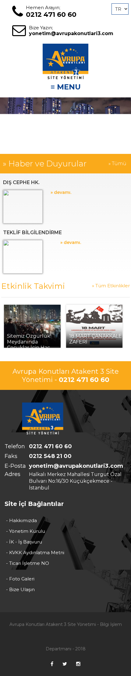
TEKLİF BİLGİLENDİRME (32, 232)
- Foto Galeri (20, 579)
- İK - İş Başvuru (24, 542)
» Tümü (117, 163)
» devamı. (61, 192)
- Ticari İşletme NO (27, 563)
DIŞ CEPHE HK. (21, 182)
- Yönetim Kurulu (25, 531)
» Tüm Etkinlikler (111, 286)
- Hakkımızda (21, 520)
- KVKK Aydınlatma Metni (35, 552)
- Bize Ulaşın (20, 589)
